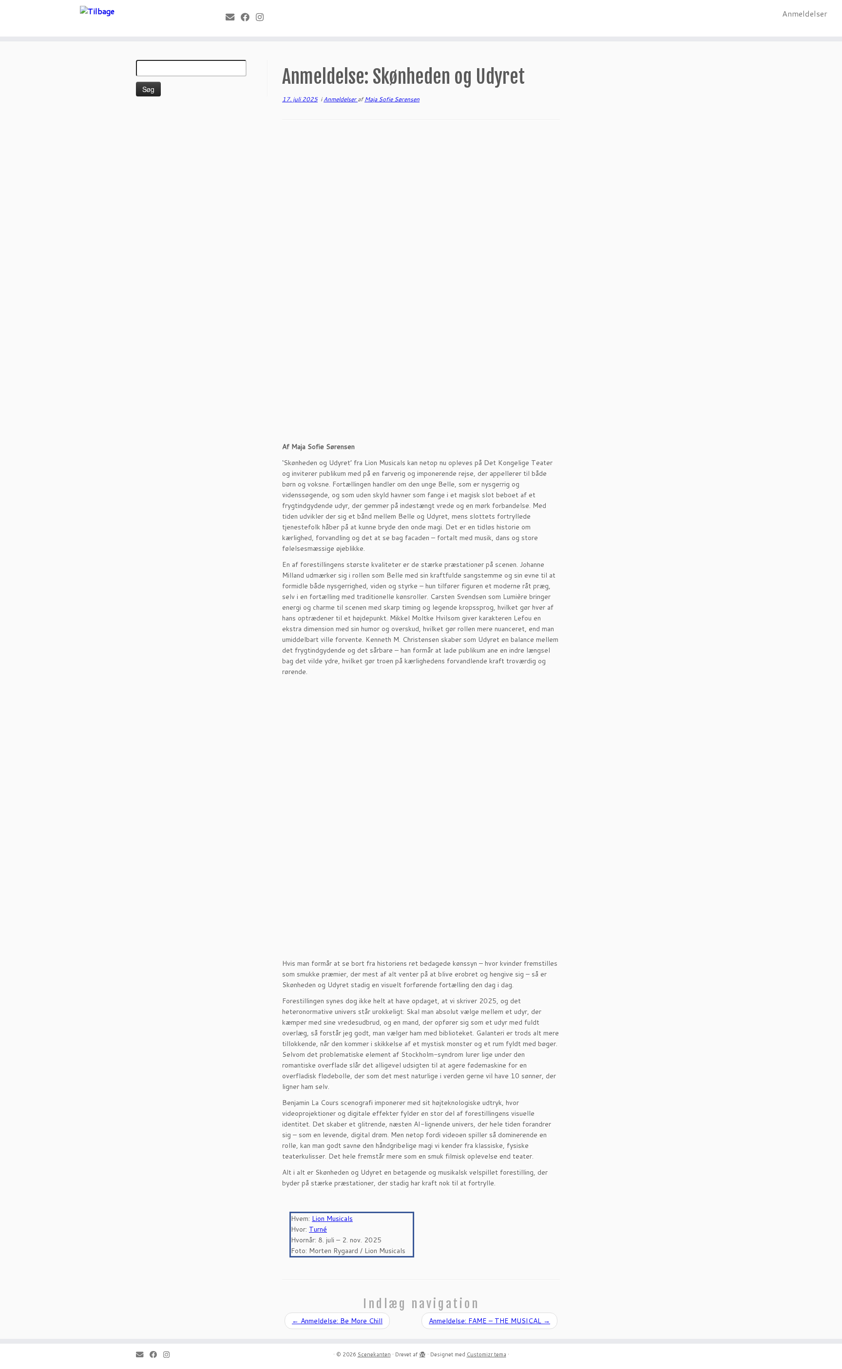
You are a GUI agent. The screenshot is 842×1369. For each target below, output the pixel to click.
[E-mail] (233, 17)
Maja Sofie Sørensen (392, 99)
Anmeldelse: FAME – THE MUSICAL (489, 1321)
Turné (318, 1229)
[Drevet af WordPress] (422, 1352)
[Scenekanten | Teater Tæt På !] (97, 11)
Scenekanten (374, 1354)
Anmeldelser (804, 13)
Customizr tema (486, 1354)
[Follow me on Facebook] (248, 17)
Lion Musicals (332, 1218)
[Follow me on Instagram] (263, 17)
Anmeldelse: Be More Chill (337, 1321)
